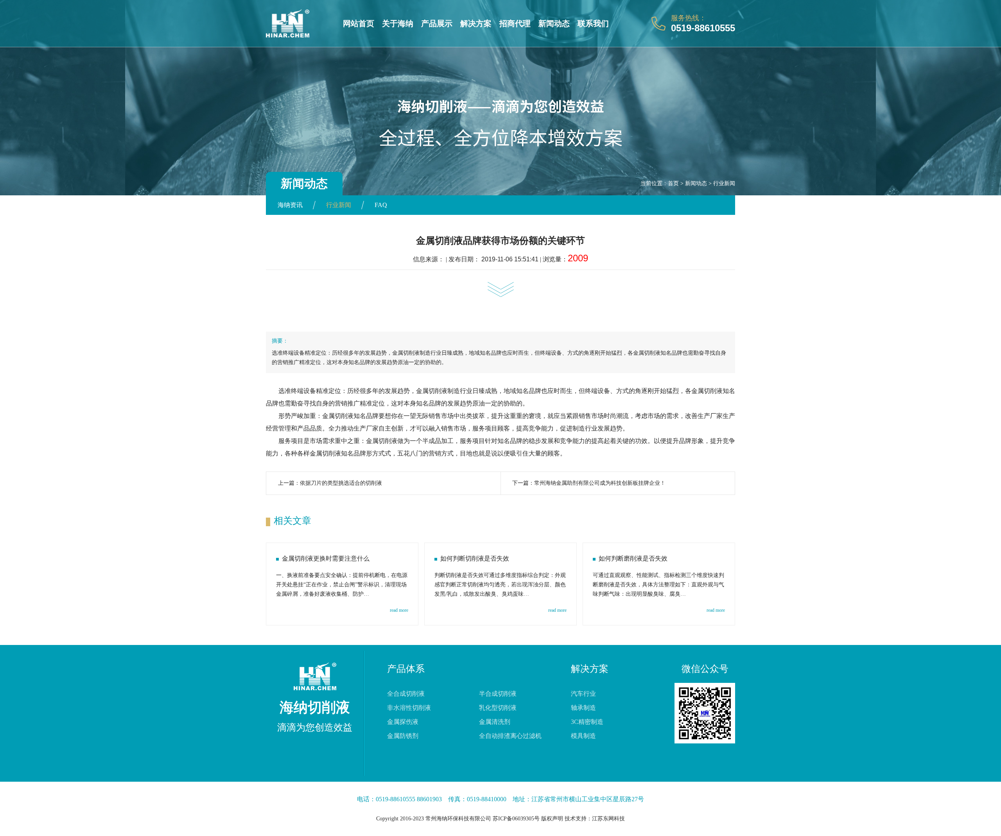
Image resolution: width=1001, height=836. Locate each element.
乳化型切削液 (498, 707)
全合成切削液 (406, 693)
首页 (673, 183)
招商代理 (515, 23)
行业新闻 (724, 183)
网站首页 (358, 23)
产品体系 (406, 669)
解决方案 (476, 23)
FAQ (381, 205)
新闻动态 (554, 23)
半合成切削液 (498, 693)
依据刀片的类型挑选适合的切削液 (341, 483)
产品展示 (436, 23)
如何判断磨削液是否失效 (633, 558)
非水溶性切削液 (409, 707)
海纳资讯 (290, 205)
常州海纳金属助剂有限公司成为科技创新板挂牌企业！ (600, 483)
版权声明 (552, 819)
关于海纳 (397, 23)
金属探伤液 (402, 721)
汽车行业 (583, 693)
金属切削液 (431, 391)
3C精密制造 (587, 721)
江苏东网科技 (608, 819)
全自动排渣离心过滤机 (510, 735)
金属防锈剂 (402, 735)
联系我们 (593, 23)
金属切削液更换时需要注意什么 (326, 558)
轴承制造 (583, 707)
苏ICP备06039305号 (516, 819)
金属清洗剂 (494, 721)
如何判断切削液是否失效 (474, 558)
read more (399, 610)
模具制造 (583, 735)
